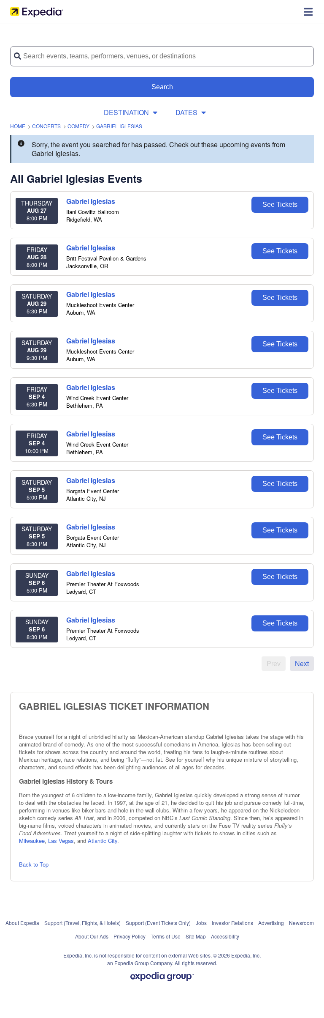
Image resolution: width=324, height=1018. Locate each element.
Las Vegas (61, 841)
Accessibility (225, 936)
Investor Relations (232, 922)
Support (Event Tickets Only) (158, 922)
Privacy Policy (129, 936)
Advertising (271, 922)
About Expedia (22, 922)
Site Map (196, 936)
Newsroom (301, 922)
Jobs (201, 922)
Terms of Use (166, 936)
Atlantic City (102, 841)
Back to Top (34, 864)
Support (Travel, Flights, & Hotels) (82, 922)
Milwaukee (32, 841)
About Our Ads (91, 936)
